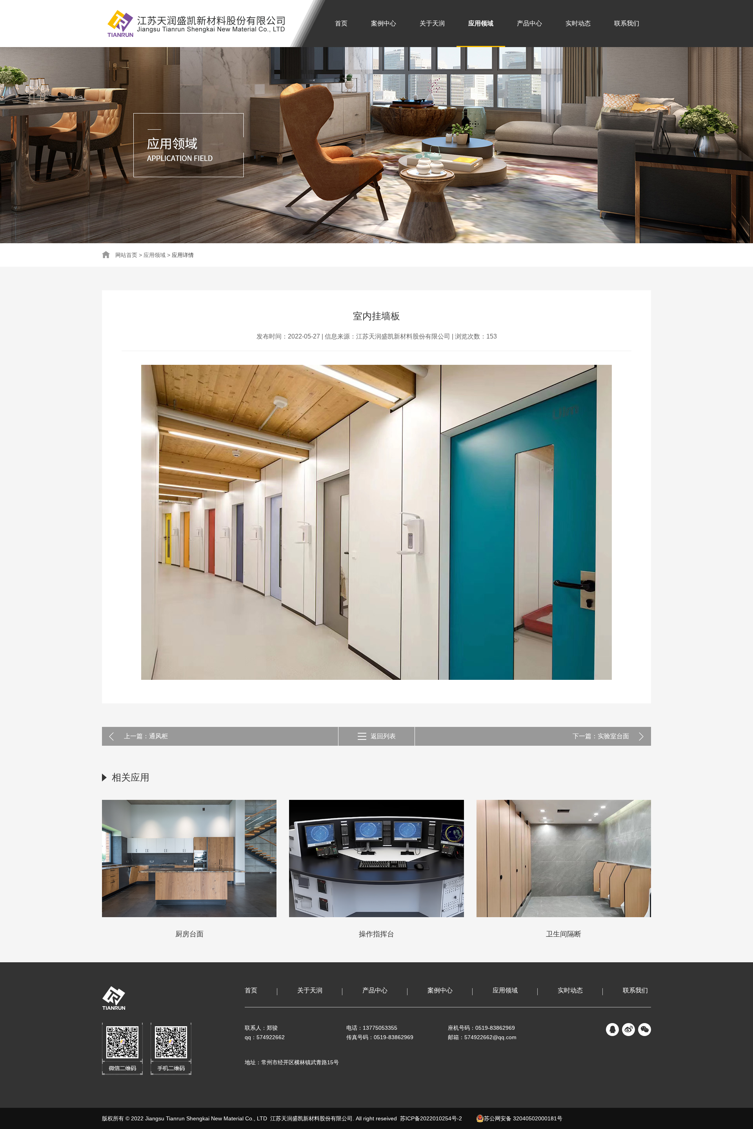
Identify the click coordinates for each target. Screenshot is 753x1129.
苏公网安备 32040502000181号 (525, 1118)
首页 (341, 23)
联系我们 (626, 23)
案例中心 (383, 23)
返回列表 (383, 736)
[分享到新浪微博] (628, 1029)
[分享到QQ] (612, 1029)
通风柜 (158, 736)
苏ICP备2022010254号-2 (431, 1118)
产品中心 (529, 23)
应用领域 (480, 23)
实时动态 (578, 23)
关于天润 (432, 23)
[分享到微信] (644, 1029)
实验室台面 (613, 736)
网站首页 (126, 255)
